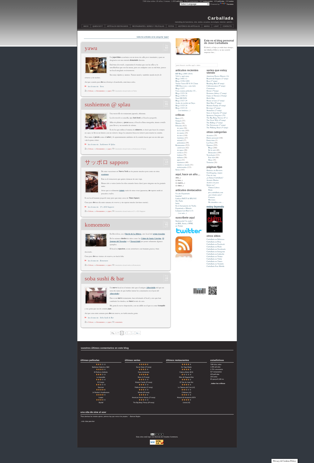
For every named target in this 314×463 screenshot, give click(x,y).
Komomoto (97, 225)
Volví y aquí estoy (182, 76)
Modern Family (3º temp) (143, 382)
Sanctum (101, 387)
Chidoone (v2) (186, 392)
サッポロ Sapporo (106, 162)
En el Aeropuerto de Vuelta (185, 205)
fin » (138, 333)
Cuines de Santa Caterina (151, 238)
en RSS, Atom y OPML (184, 223)
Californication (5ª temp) (216, 86)
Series (177, 169)
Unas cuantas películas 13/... (186, 90)
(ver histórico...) (184, 110)
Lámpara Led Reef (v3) (184, 210)
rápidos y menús (183, 164)
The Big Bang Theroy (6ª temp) (143, 402)
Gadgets (178, 120)
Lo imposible (101, 377)
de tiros (180, 135)
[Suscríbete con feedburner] (183, 260)
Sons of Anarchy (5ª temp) (217, 113)
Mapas (207, 26)
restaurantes (208, 1)
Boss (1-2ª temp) (143, 377)
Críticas (90, 91)
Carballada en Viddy (214, 259)
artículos (179, 1)
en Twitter (179, 226)
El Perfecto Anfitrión (101, 372)
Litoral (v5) (186, 402)
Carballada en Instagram (216, 251)
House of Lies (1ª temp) (216, 100)
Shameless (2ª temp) (214, 110)
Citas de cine (211, 175)
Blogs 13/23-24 (181, 108)
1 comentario (118, 322)
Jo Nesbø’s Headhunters (100, 392)
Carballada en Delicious (215, 239)
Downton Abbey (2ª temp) (217, 93)
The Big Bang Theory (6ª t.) (217, 117)
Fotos (171, 26)
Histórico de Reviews (214, 170)
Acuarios (210, 135)
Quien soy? (98, 26)
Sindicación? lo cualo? (183, 221)
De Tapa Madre (186, 367)
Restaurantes (100, 91)
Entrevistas (211, 140)
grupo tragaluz (159, 234)
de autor (180, 128)
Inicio (85, 26)
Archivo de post (213, 182)
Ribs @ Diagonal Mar (186, 377)
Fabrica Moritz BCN (186, 372)
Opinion (210, 145)
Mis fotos (211, 199)
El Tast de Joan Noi (186, 382)
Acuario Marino (213, 180)
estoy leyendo (215, 206)
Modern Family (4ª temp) (216, 105)
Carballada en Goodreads (216, 249)
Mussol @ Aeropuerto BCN (186, 397)
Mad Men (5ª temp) (214, 103)
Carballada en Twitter (215, 256)
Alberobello (151, 287)
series (231, 1)
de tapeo (180, 150)
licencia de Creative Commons (166, 437)
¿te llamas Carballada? (215, 177)
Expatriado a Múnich (183, 208)
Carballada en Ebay (214, 241)
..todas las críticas (217, 383)
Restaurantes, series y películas (148, 26)
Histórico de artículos (189, 26)
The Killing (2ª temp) (215, 122)
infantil (180, 140)
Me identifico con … (216, 202)
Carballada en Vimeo (214, 261)
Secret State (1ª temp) (143, 367)
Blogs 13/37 (180, 88)
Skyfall (101, 402)
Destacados (212, 152)
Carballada (220, 18)
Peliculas (178, 125)
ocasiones (105, 174)
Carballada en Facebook (216, 244)
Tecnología (211, 155)
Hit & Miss (211, 98)
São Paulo (179, 201)
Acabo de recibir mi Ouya (185, 103)
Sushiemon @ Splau (107, 104)
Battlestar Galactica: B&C (101, 367)
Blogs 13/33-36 (181, 93)
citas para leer (90, 421)
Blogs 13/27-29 (181, 100)
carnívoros (181, 147)
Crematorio (211, 88)
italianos (180, 157)
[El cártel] (215, 232)
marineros (181, 162)
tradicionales (182, 167)
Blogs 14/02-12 (181, 78)
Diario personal (212, 138)
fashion (180, 155)
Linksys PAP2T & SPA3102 (186, 198)
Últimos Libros (213, 187)
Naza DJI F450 (181, 98)
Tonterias (210, 162)
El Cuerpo (100, 382)
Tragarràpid (135, 241)
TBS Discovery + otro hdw (185, 86)
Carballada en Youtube (215, 263)
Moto (210, 160)
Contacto (227, 26)
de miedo (180, 133)
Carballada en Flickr (214, 246)
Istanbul (178, 196)
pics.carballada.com (215, 192)
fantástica (180, 138)
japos (109, 91)
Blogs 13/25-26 (181, 105)
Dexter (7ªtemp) (213, 90)
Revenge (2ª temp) (214, 108)
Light (216, 26)
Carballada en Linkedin (215, 254)
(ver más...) (182, 213)
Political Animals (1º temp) (144, 387)
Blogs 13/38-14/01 (182, 81)
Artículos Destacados (117, 26)
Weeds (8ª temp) (143, 392)
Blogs (210, 147)
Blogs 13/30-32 (181, 95)
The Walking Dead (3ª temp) (217, 127)
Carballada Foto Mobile (215, 266)
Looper (101, 397)
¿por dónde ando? (215, 195)
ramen (121, 190)
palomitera (181, 142)
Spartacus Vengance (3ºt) (216, 115)
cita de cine (91, 412)
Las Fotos (210, 142)
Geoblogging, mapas (214, 172)
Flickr (210, 190)
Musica (178, 123)
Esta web (211, 157)
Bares (177, 118)
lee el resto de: (95, 86)
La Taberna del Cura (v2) (186, 387)
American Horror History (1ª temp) (143, 397)
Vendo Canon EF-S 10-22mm (186, 83)
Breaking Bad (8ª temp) (215, 83)
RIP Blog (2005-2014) (184, 73)
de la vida (180, 130)
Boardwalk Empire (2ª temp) (217, 78)
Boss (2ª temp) (212, 81)
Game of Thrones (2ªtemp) (217, 95)
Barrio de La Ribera (133, 234)
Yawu (91, 48)
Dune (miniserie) (143, 372)
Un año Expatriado (182, 193)
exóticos (180, 152)
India (177, 203)
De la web (212, 150)
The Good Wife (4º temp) (216, 120)
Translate (230, 4)
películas (221, 1)
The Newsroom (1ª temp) (216, 125)
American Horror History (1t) (218, 76)
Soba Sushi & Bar (104, 278)
